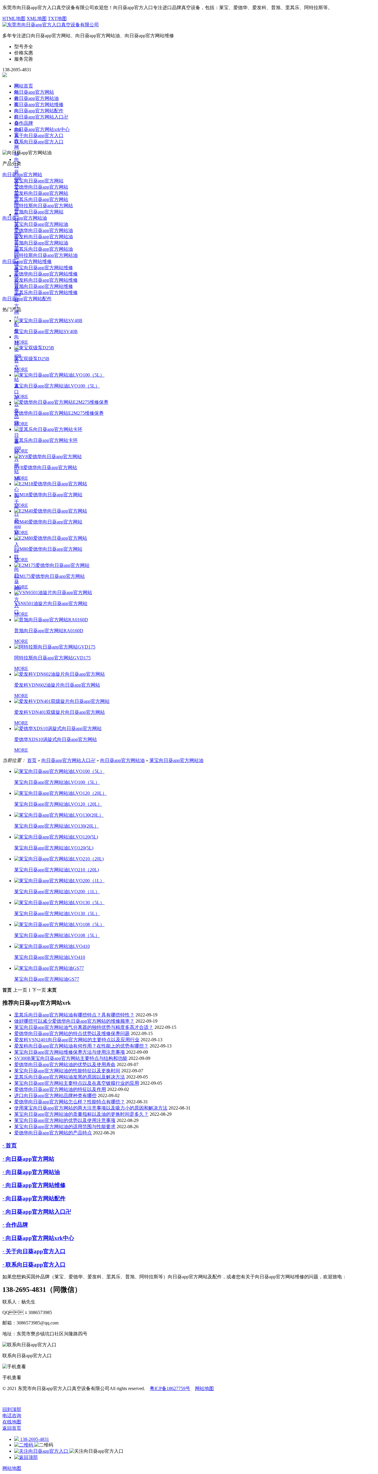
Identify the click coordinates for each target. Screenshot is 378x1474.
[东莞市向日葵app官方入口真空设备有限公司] (50, 24)
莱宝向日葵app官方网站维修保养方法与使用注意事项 (69, 1052)
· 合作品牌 (15, 1225)
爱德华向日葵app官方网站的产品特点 (53, 1132)
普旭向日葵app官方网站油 (41, 242)
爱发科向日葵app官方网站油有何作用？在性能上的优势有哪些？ (81, 1045)
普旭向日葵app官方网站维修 (43, 286)
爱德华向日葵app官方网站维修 (46, 273)
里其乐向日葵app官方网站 (41, 199)
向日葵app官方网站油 (36, 98)
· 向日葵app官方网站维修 (34, 1185)
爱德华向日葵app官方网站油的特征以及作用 (60, 1089)
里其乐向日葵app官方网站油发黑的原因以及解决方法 (69, 1076)
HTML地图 (13, 18)
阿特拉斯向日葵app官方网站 (43, 205)
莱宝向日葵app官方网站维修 (43, 267)
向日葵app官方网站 (34, 92)
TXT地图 (57, 18)
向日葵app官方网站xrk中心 (42, 129)
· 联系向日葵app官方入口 (34, 1264)
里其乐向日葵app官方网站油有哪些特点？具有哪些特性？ (74, 1014)
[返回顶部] (26, 1457)
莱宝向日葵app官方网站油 (41, 224)
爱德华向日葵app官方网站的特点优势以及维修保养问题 (72, 1033)
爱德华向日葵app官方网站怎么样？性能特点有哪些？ (69, 1101)
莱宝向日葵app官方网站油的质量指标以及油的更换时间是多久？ (81, 1114)
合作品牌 (23, 123)
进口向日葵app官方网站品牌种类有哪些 (55, 1095)
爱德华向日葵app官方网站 (41, 186)
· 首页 (9, 1145)
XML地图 (37, 18)
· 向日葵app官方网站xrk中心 (38, 1238)
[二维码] (24, 1444)
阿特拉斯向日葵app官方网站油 (46, 255)
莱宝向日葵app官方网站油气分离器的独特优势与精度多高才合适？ (83, 1027)
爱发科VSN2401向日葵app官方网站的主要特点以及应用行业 (76, 1039)
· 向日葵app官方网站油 (31, 1172)
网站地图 (204, 1388)
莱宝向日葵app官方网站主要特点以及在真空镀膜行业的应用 (76, 1083)
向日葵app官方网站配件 (17, 303)
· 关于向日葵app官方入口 (34, 1251)
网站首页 (23, 85)
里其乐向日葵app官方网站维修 (46, 292)
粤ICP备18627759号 (170, 1388)
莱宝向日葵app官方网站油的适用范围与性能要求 (64, 1126)
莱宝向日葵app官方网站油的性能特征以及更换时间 (67, 1070)
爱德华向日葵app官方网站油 (43, 230)
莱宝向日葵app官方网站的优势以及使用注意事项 (64, 1120)
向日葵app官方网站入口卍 (41, 116)
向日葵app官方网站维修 (38, 104)
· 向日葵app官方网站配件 (34, 1198)
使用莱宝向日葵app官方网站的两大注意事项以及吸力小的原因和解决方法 (90, 1107)
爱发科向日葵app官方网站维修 (46, 280)
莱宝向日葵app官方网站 (38, 180)
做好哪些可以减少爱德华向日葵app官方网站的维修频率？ (74, 1021)
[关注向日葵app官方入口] (41, 1451)
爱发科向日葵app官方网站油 (43, 236)
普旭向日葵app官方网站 (38, 211)
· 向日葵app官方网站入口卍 (36, 1212)
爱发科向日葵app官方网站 (41, 193)
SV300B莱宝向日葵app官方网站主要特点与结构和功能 (70, 1058)
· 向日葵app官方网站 (28, 1159)
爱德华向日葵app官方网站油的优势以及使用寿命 (64, 1064)
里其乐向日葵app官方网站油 (43, 249)
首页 (32, 760)
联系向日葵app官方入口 (38, 141)
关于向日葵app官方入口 (38, 135)
